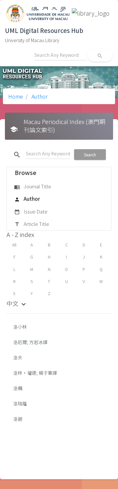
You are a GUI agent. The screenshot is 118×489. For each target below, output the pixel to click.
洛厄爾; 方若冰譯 (30, 342)
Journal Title (32, 186)
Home (15, 96)
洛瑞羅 (20, 403)
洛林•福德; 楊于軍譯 (35, 373)
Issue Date (31, 211)
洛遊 (17, 419)
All (14, 244)
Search (90, 154)
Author (39, 96)
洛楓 (17, 388)
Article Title (31, 224)
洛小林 (20, 326)
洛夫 (17, 357)
